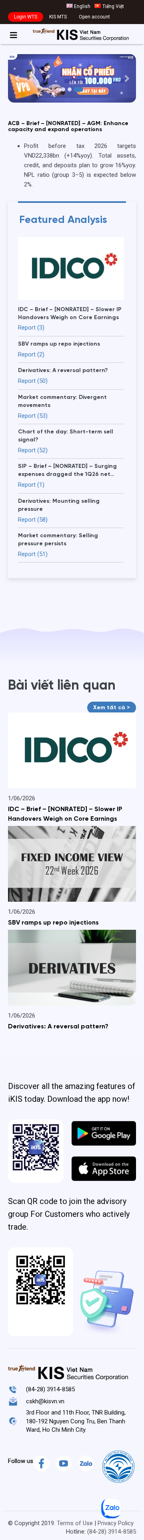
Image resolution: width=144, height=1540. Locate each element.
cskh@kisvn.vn (45, 1401)
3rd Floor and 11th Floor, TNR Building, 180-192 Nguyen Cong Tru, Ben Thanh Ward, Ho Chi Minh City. (76, 1421)
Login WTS (25, 17)
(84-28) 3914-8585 (50, 1389)
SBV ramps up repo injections (53, 923)
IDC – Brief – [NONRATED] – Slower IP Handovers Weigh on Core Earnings (65, 814)
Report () (31, 327)
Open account (94, 17)
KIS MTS (58, 17)
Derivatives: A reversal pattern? (58, 1027)
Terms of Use (75, 1523)
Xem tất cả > (111, 707)
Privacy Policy (116, 1523)
